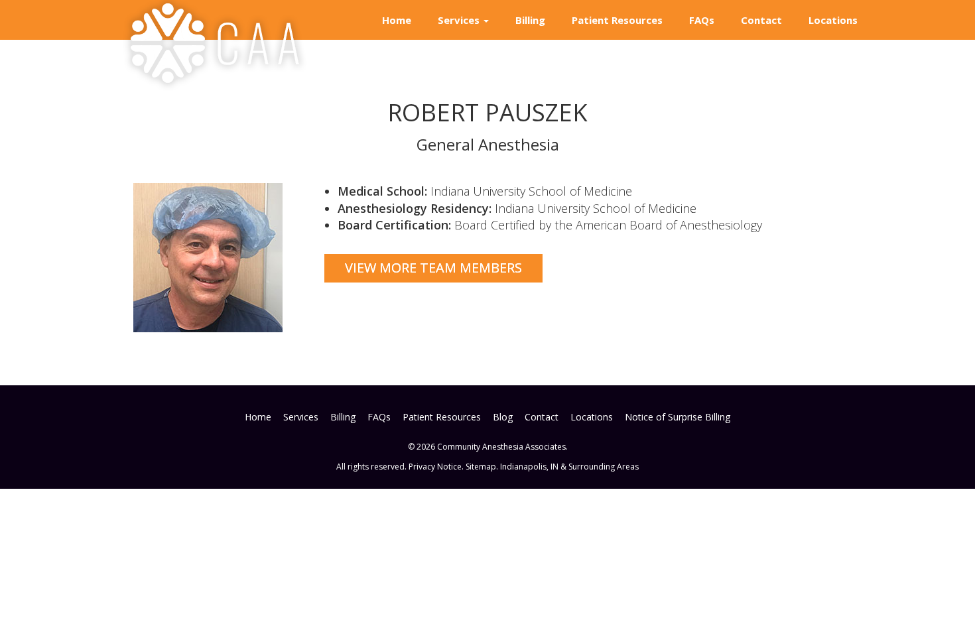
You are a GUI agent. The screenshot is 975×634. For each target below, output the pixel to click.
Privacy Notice (435, 466)
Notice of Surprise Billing (677, 417)
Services (460, 20)
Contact (761, 20)
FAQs (701, 20)
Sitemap (481, 466)
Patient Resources (617, 20)
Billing (530, 20)
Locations (833, 20)
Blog (503, 417)
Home (396, 20)
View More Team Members (433, 268)
